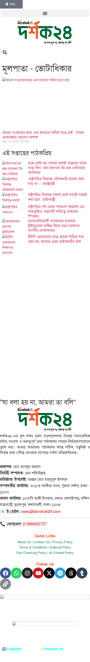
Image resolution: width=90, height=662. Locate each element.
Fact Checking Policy (31, 553)
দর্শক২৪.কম (31, 649)
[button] (45, 13)
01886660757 (35, 524)
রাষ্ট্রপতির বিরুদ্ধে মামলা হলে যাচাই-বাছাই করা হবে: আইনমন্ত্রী (57, 197)
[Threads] (71, 573)
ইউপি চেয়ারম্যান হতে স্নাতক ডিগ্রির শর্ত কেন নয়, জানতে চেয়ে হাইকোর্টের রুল (56, 239)
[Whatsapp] (16, 573)
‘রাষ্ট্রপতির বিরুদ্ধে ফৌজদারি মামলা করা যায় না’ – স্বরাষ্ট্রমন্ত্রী (56, 181)
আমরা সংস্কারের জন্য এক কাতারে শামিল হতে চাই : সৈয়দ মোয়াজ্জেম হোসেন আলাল (43, 135)
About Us (24, 542)
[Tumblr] (81, 573)
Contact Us (41, 542)
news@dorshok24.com (41, 511)
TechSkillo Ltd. (76, 649)
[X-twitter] (49, 573)
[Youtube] (38, 573)
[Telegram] (60, 573)
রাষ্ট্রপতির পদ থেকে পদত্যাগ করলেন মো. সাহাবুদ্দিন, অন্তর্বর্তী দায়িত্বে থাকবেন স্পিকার (56, 211)
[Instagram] (27, 573)
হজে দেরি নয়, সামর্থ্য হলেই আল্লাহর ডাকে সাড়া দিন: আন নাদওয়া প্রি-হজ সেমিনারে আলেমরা (57, 168)
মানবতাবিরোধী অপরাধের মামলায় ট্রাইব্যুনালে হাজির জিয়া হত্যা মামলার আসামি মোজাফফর (54, 226)
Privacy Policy (62, 542)
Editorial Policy (60, 547)
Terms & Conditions (33, 547)
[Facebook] (5, 573)
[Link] (5, 583)
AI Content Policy (61, 553)
